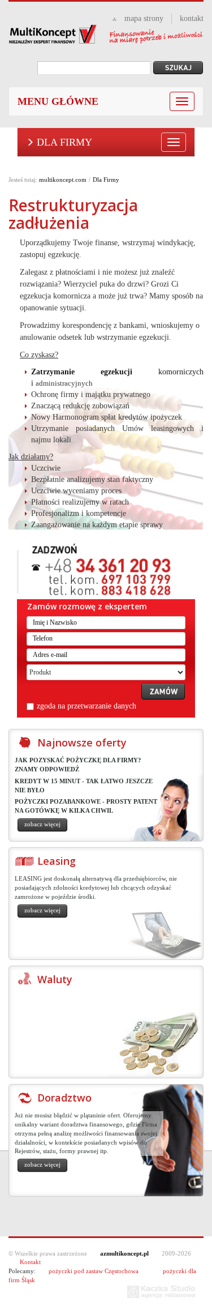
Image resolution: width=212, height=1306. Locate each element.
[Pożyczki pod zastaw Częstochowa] (106, 34)
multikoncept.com (62, 179)
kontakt (192, 18)
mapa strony (143, 18)
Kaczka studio (161, 1292)
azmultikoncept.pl (124, 1253)
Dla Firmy (64, 142)
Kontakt (30, 1261)
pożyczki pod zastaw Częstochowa (94, 1270)
